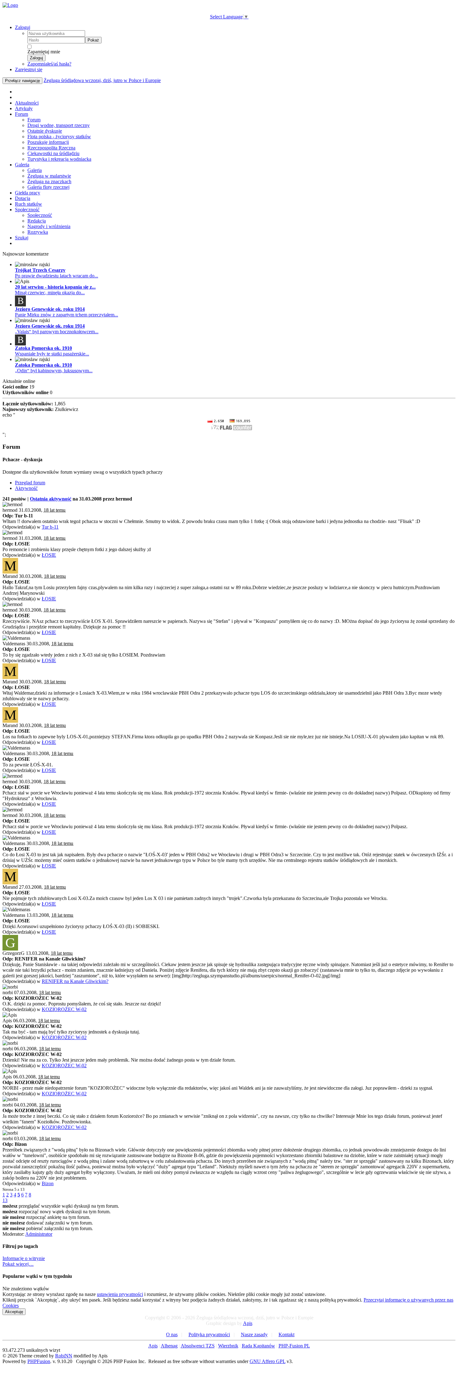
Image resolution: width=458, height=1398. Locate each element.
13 (4, 1200)
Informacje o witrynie (23, 1258)
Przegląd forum (30, 482)
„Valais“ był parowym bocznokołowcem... (56, 331)
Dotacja (22, 198)
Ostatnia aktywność (50, 498)
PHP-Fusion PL (294, 1345)
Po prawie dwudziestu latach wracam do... (56, 275)
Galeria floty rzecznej (48, 187)
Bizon (48, 1183)
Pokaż (93, 40)
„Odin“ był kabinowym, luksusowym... (54, 370)
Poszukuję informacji (48, 142)
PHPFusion (38, 1361)
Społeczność (27, 209)
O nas (172, 1334)
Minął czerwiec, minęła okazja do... (50, 292)
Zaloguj (22, 27)
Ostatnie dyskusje (44, 131)
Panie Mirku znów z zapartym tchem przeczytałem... (66, 314)
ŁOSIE (49, 555)
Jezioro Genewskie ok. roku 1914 (50, 309)
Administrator (38, 1234)
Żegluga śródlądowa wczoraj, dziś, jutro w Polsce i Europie (102, 80)
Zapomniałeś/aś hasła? (49, 63)
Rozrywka (37, 232)
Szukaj (21, 237)
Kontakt (286, 1334)
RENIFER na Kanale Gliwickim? (75, 981)
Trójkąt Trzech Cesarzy (40, 270)
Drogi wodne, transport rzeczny (58, 125)
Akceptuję (14, 1311)
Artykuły (24, 108)
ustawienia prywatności (120, 1294)
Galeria (22, 164)
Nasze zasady (254, 1334)
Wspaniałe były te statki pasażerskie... (52, 353)
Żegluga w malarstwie (49, 175)
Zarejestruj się (28, 69)
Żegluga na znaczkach (49, 181)
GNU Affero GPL (267, 1361)
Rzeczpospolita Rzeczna (51, 147)
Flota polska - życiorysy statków (59, 136)
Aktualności (27, 102)
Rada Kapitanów (258, 1345)
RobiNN (63, 1355)
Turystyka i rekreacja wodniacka (59, 159)
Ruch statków (28, 204)
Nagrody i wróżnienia (48, 226)
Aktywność (26, 488)
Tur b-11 (50, 527)
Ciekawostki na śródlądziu (53, 153)
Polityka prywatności (209, 1334)
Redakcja (36, 220)
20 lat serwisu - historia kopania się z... (55, 287)
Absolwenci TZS (198, 1345)
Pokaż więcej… (18, 1264)
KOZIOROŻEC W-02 (64, 1009)
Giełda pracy (27, 192)
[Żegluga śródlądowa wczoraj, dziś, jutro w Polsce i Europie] (10, 5)
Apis (247, 1323)
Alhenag (169, 1345)
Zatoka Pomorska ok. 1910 (43, 348)
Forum (21, 114)
